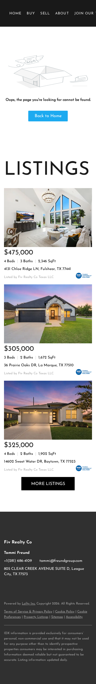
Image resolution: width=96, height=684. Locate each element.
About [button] (62, 13)
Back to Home (48, 116)
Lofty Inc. (28, 603)
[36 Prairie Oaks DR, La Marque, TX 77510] (48, 313)
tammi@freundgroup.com (60, 561)
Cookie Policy (64, 611)
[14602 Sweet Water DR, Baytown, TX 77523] (48, 410)
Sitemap (57, 617)
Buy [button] (31, 13)
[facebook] (8, 586)
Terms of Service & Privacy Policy (28, 611)
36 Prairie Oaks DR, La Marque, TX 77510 (39, 365)
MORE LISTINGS (48, 484)
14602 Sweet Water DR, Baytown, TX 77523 (39, 462)
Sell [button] (45, 13)
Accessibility (74, 617)
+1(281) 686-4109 (18, 561)
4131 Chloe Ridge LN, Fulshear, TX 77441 (37, 269)
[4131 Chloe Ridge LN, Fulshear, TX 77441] (48, 217)
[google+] (29, 586)
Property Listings (36, 617)
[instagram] (19, 586)
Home (15, 13)
